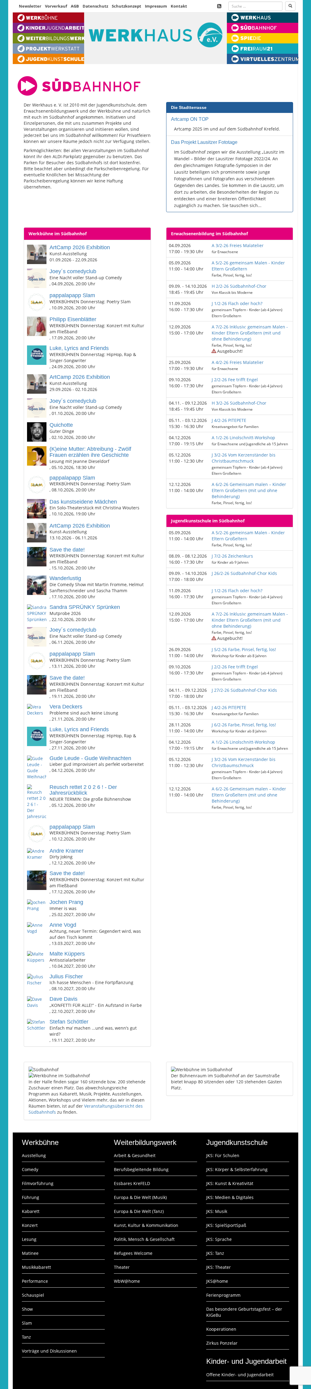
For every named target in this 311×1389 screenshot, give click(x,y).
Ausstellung (34, 1155)
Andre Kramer (67, 851)
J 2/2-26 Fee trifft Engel (235, 379)
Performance (35, 1281)
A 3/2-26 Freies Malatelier (238, 245)
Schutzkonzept (126, 6)
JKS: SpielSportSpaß (226, 1225)
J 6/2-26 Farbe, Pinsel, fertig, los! (244, 725)
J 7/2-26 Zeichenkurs (232, 556)
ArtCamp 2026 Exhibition (80, 247)
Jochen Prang (66, 902)
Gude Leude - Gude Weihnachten (90, 758)
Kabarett (30, 1211)
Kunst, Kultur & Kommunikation (146, 1225)
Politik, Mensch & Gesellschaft (144, 1239)
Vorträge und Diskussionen (49, 1351)
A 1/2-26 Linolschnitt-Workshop (243, 437)
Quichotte (61, 425)
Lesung (29, 1239)
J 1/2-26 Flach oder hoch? (237, 303)
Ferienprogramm (223, 1295)
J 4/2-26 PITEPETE (229, 420)
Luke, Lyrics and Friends (79, 348)
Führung (30, 1197)
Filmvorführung (37, 1183)
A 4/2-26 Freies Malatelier (238, 362)
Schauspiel (33, 1295)
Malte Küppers (67, 954)
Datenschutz (95, 6)
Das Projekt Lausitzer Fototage (204, 142)
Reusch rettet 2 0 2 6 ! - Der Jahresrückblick (83, 790)
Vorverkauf (56, 6)
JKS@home (217, 1281)
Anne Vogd (63, 925)
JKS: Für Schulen (222, 1155)
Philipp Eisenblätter (73, 319)
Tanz (26, 1337)
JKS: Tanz (215, 1253)
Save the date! (67, 550)
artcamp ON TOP (190, 119)
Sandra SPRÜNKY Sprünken (85, 607)
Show (27, 1309)
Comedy (30, 1169)
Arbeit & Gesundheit (135, 1155)
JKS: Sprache (219, 1239)
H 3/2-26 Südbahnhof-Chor (239, 403)
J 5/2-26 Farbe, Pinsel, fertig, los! (244, 649)
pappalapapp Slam (72, 295)
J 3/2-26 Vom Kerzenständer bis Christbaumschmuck (243, 458)
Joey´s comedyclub (73, 271)
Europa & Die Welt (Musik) (140, 1197)
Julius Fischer (66, 976)
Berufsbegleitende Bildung (141, 1169)
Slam (27, 1323)
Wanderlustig (65, 578)
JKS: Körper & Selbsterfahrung (237, 1169)
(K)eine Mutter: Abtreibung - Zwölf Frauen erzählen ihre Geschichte (90, 452)
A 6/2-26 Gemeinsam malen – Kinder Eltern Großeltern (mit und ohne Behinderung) (249, 490)
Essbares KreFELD (132, 1183)
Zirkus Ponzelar (222, 1343)
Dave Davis (63, 999)
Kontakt (179, 6)
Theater (122, 1267)
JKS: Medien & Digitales (230, 1197)
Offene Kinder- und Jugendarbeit (240, 1374)
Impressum (156, 6)
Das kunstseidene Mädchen (83, 502)
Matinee (30, 1253)
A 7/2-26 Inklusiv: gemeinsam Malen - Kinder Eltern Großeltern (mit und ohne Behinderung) (250, 333)
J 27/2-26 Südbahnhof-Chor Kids (244, 690)
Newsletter (30, 6)
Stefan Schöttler (69, 1022)
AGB (75, 6)
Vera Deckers (66, 707)
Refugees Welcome (133, 1253)
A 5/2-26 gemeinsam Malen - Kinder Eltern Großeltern (248, 266)
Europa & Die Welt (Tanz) (139, 1211)
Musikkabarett (36, 1267)
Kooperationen (221, 1329)
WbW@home (127, 1281)
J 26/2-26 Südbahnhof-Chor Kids (244, 573)
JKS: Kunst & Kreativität (229, 1183)
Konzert (30, 1225)
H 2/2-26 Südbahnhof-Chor (239, 286)
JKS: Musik (216, 1211)
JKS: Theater (218, 1267)
